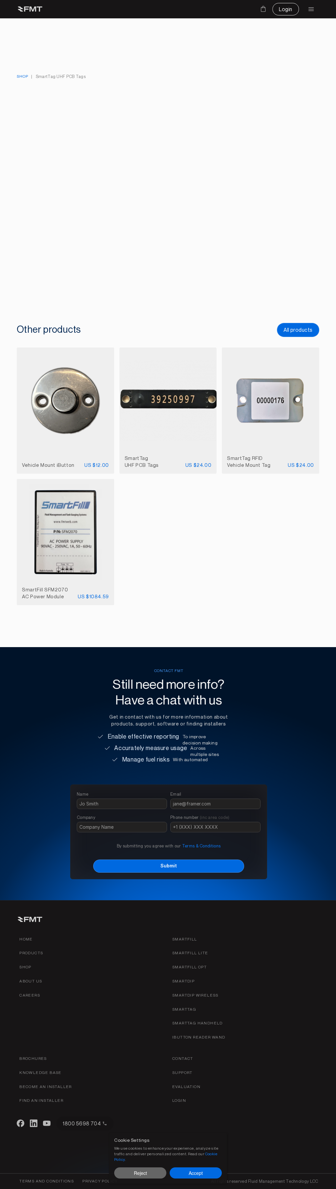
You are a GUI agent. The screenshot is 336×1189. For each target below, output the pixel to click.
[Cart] (263, 9)
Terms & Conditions (201, 845)
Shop (22, 76)
